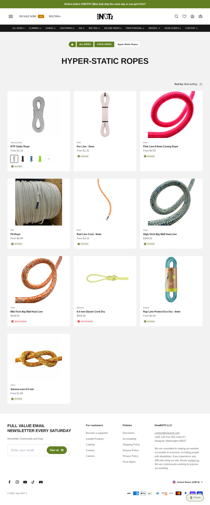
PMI (12, 230)
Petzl (79, 142)
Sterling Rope (16, 142)
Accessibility (129, 439)
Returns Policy (131, 450)
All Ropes (85, 44)
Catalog (90, 444)
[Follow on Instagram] (17, 482)
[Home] (72, 44)
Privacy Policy (130, 456)
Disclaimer (128, 433)
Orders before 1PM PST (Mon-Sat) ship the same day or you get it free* (105, 4)
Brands (153, 28)
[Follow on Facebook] (9, 482)
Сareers (90, 456)
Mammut (80, 308)
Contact (90, 450)
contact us (193, 460)
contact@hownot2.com (167, 433)
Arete (145, 142)
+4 (49, 159)
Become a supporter (97, 433)
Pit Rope (15, 234)
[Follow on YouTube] (25, 482)
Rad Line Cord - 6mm (89, 234)
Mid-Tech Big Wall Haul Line (26, 311)
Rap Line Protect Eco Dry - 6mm (161, 311)
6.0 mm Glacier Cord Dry (91, 311)
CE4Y (12, 385)
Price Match (129, 462)
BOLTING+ (55, 16)
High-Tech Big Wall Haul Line (160, 234)
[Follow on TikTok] (33, 482)
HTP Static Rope (20, 146)
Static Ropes (104, 44)
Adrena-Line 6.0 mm (22, 389)
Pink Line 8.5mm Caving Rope (160, 146)
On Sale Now (27, 16)
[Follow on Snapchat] (41, 482)
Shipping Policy (131, 444)
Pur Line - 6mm (85, 146)
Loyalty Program (95, 439)
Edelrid (146, 308)
